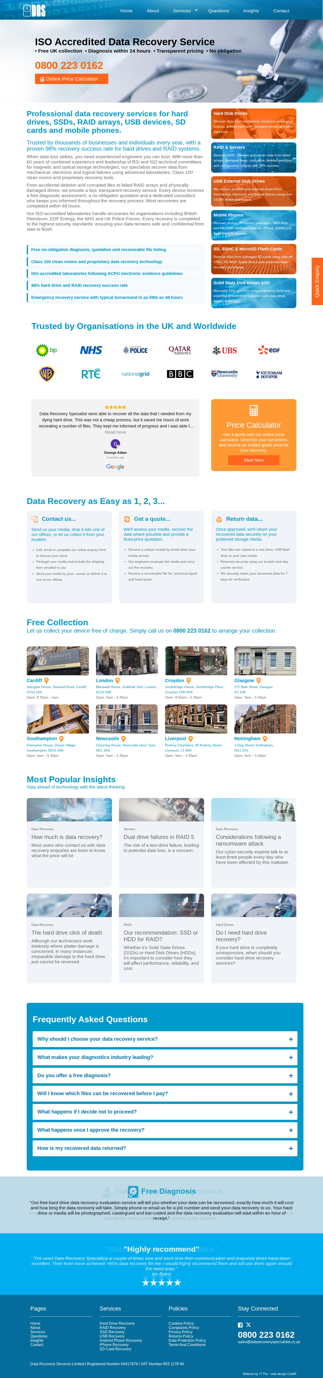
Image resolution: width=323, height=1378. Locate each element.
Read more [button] (115, 432)
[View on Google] (115, 444)
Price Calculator (254, 425)
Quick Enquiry (317, 281)
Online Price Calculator (71, 78)
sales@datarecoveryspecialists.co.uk (269, 1342)
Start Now (254, 460)
